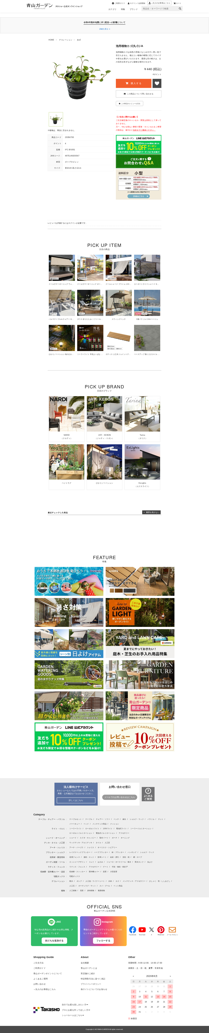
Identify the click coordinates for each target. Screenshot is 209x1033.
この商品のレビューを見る (130, 103)
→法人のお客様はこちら (44, 989)
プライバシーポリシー (91, 984)
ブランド (134, 9)
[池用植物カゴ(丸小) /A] (56, 119)
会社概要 (85, 963)
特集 (123, 9)
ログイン (72, 223)
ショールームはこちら (72, 1015)
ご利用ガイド (39, 968)
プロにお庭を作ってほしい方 (75, 1010)
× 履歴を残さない (151, 512)
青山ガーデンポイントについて (47, 973)
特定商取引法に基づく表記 (93, 979)
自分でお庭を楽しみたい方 (74, 1005)
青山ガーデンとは (89, 968)
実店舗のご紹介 (88, 973)
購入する (136, 83)
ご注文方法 (38, 963)
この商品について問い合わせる (140, 94)
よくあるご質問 (40, 979)
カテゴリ (112, 9)
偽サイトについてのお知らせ (94, 989)
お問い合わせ (39, 984)
